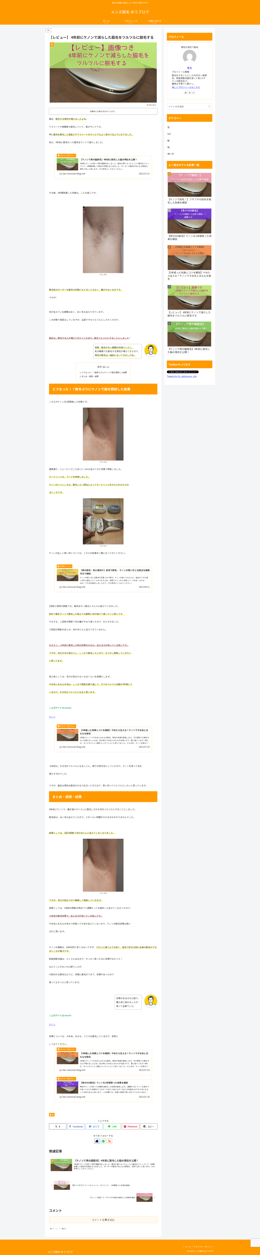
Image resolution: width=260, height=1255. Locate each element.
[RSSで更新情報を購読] (109, 1141)
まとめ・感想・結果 (90, 376)
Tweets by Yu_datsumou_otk (182, 376)
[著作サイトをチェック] (97, 1141)
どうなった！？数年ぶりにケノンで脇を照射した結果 (104, 372)
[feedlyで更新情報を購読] (103, 1141)
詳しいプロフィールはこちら (186, 87)
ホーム (188, 1246)
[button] (148, 1126)
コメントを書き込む (103, 1219)
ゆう (189, 67)
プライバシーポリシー (203, 1246)
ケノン (52, 716)
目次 (99, 366)
